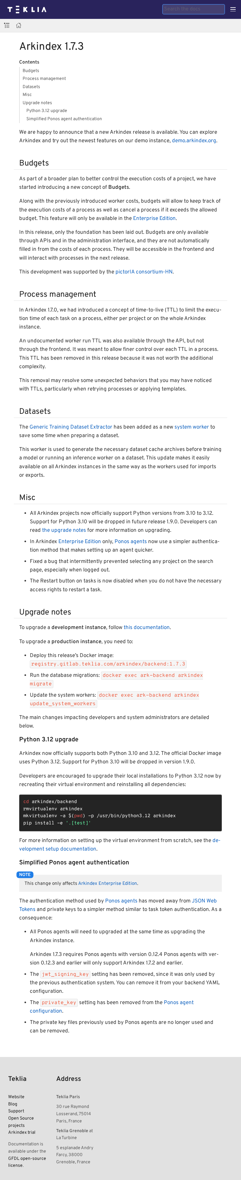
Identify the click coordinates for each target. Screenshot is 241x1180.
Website (16, 1097)
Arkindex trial (21, 1132)
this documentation (147, 627)
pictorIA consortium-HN (144, 272)
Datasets (31, 87)
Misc (27, 95)
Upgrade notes (37, 103)
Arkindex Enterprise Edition (107, 884)
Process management (44, 78)
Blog (12, 1104)
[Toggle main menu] (233, 9)
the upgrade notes (64, 530)
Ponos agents (131, 541)
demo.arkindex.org (194, 141)
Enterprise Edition (154, 218)
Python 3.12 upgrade (46, 111)
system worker (191, 427)
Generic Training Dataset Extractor (70, 427)
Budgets (31, 71)
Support (16, 1111)
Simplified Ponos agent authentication (64, 119)
